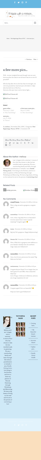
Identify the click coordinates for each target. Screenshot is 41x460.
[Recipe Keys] (18, 324)
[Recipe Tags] (23, 324)
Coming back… (33, 324)
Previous (29, 59)
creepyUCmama (14, 202)
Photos (13, 129)
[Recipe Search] (23, 334)
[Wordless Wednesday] (30, 190)
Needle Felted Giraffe (33, 355)
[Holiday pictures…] (10, 190)
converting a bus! (32, 177)
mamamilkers (14, 254)
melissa (7, 127)
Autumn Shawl (33, 341)
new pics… (6, 116)
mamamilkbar (14, 285)
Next (35, 59)
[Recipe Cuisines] (18, 329)
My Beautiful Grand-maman (33, 333)
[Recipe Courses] (23, 329)
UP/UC (18, 129)
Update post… (33, 348)
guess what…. (7, 108)
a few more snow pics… (27, 108)
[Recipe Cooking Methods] (18, 334)
